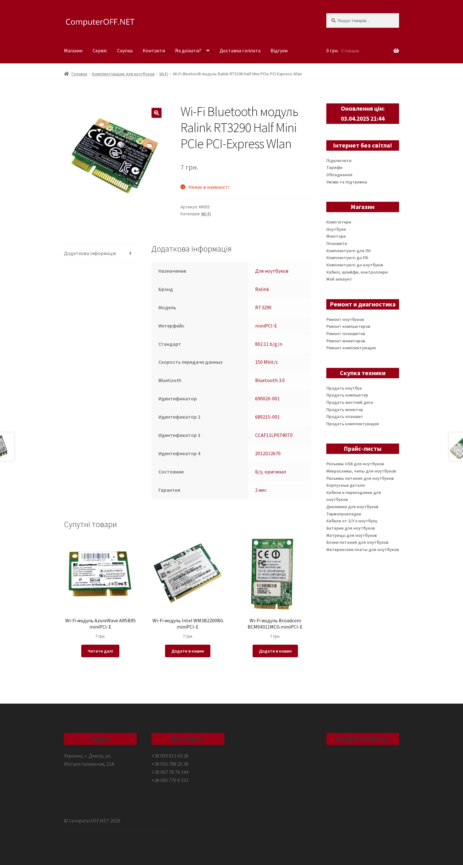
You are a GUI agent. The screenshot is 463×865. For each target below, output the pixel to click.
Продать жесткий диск (349, 402)
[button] (156, 113)
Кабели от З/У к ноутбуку (351, 521)
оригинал (275, 471)
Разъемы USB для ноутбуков (355, 464)
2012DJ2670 (268, 453)
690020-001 (267, 398)
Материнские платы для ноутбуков (362, 549)
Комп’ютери (338, 222)
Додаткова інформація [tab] (90, 253)
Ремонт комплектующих (351, 348)
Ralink (262, 289)
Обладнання (339, 174)
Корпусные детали (345, 485)
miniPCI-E (266, 325)
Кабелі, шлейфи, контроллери (357, 272)
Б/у (258, 471)
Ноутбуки (336, 229)
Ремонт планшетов (345, 333)
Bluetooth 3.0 (270, 380)
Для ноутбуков (272, 271)
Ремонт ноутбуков (345, 319)
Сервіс (100, 50)
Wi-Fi (163, 74)
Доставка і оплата (240, 50)
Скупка (125, 50)
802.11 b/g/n (268, 344)
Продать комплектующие (352, 424)
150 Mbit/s (266, 362)
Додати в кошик (187, 651)
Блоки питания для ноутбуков (357, 542)
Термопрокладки (343, 514)
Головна (79, 74)
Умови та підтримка (346, 182)
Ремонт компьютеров (348, 326)
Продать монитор (344, 409)
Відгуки (279, 50)
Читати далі (100, 651)
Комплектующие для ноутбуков (123, 74)
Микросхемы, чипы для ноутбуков (361, 471)
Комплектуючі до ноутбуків (354, 265)
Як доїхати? (188, 50)
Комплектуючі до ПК (347, 257)
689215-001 (267, 417)
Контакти (154, 50)
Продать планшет (344, 416)
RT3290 (263, 307)
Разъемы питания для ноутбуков (360, 478)
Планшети (336, 243)
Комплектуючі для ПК (348, 250)
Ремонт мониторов (345, 341)
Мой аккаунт (339, 279)
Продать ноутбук (344, 388)
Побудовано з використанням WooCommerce (115, 829)
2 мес (260, 490)
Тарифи (334, 167)
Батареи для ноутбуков (350, 528)
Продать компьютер (347, 395)
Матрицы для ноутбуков (351, 535)
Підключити (339, 160)
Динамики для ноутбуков (352, 506)
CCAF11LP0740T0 (274, 435)
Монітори (336, 236)
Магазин (73, 50)
